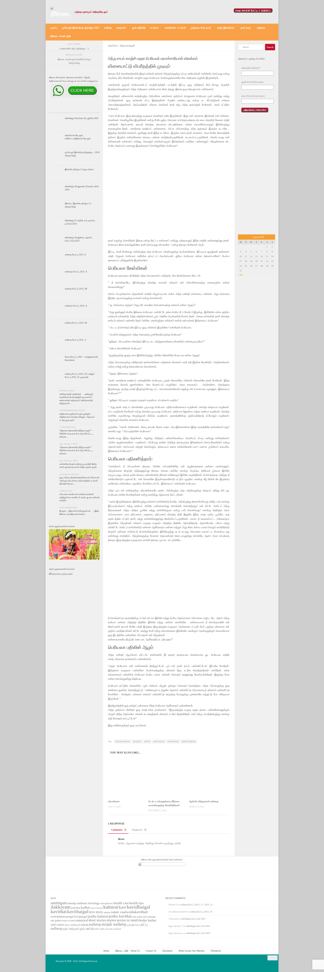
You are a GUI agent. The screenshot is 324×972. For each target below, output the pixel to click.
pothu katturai (158, 741)
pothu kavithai (120, 916)
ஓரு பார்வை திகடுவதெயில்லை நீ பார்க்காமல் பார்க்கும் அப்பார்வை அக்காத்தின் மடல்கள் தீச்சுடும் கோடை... (79, 480)
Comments (118, 829)
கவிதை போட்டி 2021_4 (75, 340)
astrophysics (106, 903)
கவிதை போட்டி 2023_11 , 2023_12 (197, 904)
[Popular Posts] (74, 109)
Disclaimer (167, 950)
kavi (122, 907)
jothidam (75, 907)
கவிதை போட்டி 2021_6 (75, 254)
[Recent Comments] (91, 109)
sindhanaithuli (173, 741)
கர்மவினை (114, 801)
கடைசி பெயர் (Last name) (253, 96)
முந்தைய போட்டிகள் (201, 27)
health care (121, 903)
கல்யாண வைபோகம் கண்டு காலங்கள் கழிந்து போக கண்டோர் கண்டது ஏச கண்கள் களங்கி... (79, 497)
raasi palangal (149, 916)
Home (106, 950)
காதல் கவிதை (114, 924)
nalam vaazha (120, 912)
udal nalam (57, 924)
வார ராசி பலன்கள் (113, 929)
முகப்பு (53, 27)
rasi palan (56, 920)
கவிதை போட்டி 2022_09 (76, 322)
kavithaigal (77, 911)
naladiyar (107, 912)
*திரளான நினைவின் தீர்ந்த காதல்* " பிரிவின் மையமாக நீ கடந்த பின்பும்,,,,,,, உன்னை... (76, 433)
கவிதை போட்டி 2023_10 (201, 911)
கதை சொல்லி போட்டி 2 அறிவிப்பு (253, 10)
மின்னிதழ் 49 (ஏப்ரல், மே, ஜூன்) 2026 (81, 118)
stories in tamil (127, 920)
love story (96, 912)
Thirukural (215, 950)
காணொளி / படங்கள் (175, 27)
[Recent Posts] (57, 109)
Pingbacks (139, 829)
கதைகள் (121, 27)
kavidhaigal (138, 907)
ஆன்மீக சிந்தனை (189, 741)
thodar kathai (147, 920)
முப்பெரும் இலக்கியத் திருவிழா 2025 (80, 27)
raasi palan (137, 916)
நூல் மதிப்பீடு (138, 27)
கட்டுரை (154, 27)
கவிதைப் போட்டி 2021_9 (76, 305)
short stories (97, 920)
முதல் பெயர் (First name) (252, 82)
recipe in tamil (68, 920)
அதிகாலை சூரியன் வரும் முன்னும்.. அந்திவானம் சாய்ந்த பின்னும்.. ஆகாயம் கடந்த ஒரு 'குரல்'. (76, 417)
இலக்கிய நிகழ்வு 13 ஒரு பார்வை (79, 169)
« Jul (240, 275)
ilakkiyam (61, 907)
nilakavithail (138, 912)
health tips (136, 903)
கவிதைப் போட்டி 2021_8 (76, 271)
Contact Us (151, 950)
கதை (84, 924)
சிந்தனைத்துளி (127, 45)
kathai (92, 908)
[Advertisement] (256, 177)
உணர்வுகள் (75, 925)
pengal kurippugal (77, 916)
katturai (147, 741)
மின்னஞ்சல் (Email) (251, 68)
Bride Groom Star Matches (191, 950)
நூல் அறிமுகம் (71, 928)
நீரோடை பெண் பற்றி (60, 36)
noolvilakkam (58, 916)
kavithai (59, 911)
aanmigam (137, 741)
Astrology (94, 903)
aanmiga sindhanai (122, 741)
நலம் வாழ (246, 27)
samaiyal (82, 920)
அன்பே (67, 925)
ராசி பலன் (99, 929)
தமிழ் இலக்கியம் (225, 27)
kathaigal (99, 908)
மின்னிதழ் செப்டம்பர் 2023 (193, 918)
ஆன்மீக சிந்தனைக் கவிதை (203, 801)
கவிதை (108, 27)
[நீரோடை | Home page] (61, 12)
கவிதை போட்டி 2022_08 (76, 288)
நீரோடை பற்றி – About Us (127, 950)
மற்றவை (261, 27)
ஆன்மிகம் (113, 45)
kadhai (85, 907)
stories (111, 920)
